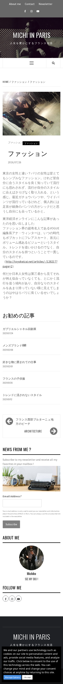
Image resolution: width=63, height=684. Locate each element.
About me (15, 4)
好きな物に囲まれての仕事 (19, 362)
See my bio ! (31, 579)
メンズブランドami (14, 345)
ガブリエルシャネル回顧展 (19, 329)
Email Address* (12, 496)
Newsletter (45, 4)
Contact (30, 4)
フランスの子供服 (14, 378)
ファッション (31, 143)
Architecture (33, 431)
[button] (12, 677)
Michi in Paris (31, 35)
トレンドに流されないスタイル (22, 395)
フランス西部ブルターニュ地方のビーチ (35, 421)
